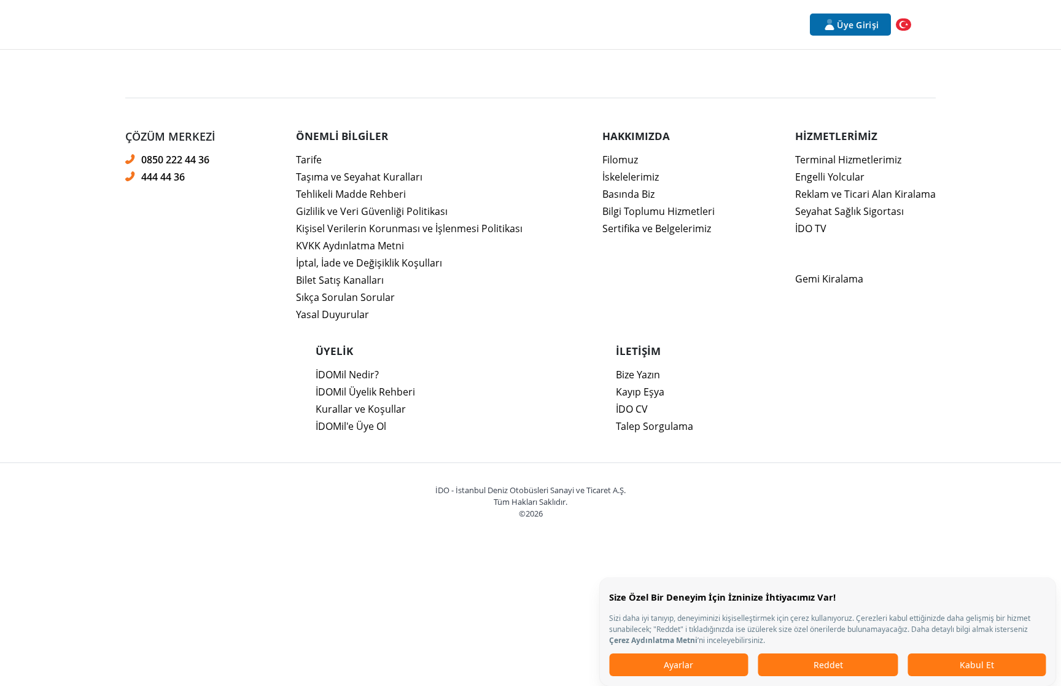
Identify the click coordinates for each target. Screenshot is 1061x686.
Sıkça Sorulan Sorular (345, 297)
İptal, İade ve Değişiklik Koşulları (369, 263)
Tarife (309, 159)
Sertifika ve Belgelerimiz (656, 228)
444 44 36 (163, 177)
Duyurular (645, 24)
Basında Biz (628, 194)
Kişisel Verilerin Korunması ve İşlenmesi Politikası (409, 228)
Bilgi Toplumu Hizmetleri (658, 211)
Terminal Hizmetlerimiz (848, 159)
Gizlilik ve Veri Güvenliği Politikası (372, 211)
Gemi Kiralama (829, 279)
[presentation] (530, 175)
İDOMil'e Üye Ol (351, 426)
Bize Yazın (638, 374)
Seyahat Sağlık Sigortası (849, 211)
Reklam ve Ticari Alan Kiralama (865, 194)
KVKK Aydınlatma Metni (350, 245)
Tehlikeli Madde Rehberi (351, 194)
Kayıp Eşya (640, 392)
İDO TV (810, 228)
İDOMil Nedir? (347, 374)
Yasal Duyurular (332, 314)
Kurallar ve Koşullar (361, 409)
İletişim (703, 24)
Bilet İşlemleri (493, 24)
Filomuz (620, 159)
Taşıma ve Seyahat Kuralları (359, 177)
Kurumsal (259, 24)
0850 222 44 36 (175, 159)
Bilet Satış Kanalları (340, 280)
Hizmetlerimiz (331, 24)
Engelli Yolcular (830, 177)
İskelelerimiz (630, 177)
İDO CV (632, 409)
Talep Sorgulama (654, 426)
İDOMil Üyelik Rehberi (365, 392)
